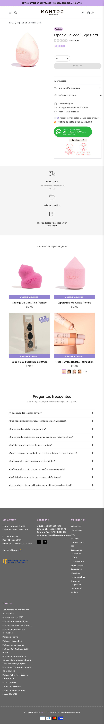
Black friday (76, 530)
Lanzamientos (77, 561)
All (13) (85, 372)
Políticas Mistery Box (12, 641)
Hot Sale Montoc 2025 (13, 617)
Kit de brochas (78, 577)
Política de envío (10, 637)
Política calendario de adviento (17, 625)
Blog (73, 534)
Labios (74, 557)
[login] (83, 13)
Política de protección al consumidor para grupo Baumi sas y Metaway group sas (17, 660)
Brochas (75, 538)
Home (12, 23)
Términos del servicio (12, 686)
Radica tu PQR (9, 682)
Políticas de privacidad (13, 645)
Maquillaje (75, 573)
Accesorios (76, 526)
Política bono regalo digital (15, 621)
